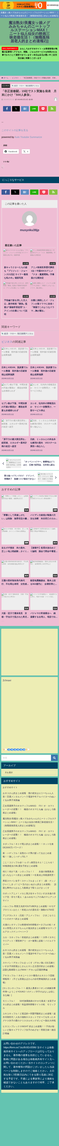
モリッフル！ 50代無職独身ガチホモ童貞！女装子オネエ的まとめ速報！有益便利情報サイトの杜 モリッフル (29, 1004)
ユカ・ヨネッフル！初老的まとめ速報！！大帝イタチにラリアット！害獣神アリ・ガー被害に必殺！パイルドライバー (29, 940)
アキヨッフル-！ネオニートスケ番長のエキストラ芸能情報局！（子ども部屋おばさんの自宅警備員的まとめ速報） (29, 979)
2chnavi (7, 680)
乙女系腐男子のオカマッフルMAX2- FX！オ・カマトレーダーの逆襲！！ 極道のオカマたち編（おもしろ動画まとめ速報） (29, 809)
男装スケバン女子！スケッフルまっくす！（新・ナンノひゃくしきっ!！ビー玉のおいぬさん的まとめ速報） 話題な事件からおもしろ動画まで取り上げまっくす (29, 884)
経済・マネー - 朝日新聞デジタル (26, 86)
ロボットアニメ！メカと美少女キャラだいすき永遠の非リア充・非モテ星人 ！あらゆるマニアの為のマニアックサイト (29, 897)
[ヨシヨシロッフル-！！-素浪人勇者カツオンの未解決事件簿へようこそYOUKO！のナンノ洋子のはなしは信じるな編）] (29, 991)
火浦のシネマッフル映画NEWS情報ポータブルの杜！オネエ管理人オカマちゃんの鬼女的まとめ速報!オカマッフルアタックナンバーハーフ (29, 928)
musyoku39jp (29, 230)
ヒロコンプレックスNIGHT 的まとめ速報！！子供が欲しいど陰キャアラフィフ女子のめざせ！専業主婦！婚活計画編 (29, 1029)
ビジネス (5, 85)
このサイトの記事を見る (15, 130)
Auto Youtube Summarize (28, 137)
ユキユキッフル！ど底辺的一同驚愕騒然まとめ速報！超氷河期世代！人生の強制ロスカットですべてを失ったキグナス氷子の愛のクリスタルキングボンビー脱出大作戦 (29, 1017)
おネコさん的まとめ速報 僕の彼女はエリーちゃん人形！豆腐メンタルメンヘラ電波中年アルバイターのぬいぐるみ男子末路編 (29, 796)
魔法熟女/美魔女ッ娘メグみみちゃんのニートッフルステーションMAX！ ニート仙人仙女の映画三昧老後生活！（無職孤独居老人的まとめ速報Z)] (29, 822)
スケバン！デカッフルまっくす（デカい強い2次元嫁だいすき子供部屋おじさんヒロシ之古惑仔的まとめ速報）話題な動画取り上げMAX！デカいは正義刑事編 (29, 966)
